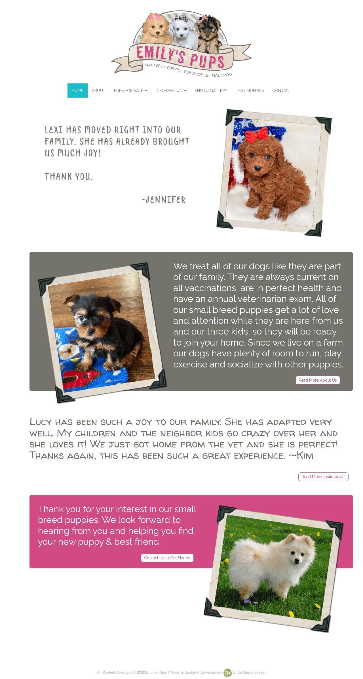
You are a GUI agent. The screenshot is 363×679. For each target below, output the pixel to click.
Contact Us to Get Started (167, 558)
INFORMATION (169, 90)
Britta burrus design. (249, 672)
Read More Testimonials (323, 476)
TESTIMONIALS (250, 90)
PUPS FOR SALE (129, 90)
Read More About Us (318, 380)
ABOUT (98, 90)
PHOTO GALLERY (211, 90)
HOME (77, 90)
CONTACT (281, 90)
